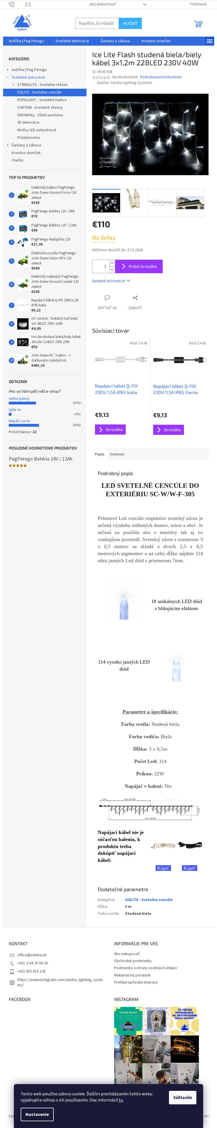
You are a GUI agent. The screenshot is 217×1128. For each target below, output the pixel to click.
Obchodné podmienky (133, 961)
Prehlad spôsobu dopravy (136, 982)
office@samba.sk (32, 955)
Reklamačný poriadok (132, 975)
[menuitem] (26, 41)
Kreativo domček (26, 153)
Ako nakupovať (103, 4)
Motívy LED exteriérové (36, 130)
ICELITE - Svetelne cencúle (39, 92)
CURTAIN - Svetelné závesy (40, 107)
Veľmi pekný (19, 399)
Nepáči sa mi (19, 421)
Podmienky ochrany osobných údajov (145, 968)
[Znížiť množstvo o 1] (112, 269)
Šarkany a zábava (26, 145)
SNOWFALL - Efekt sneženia (40, 115)
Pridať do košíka (143, 266)
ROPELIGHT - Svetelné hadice (42, 100)
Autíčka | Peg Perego (29, 70)
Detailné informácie (108, 281)
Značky (18, 160)
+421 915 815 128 (31, 971)
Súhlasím (182, 1097)
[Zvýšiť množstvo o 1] (112, 263)
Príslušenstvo (28, 138)
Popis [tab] (100, 454)
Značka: (124, 83)
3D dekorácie (28, 122)
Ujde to (15, 410)
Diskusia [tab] (117, 454)
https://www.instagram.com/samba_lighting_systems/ (60, 982)
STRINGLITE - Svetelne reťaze (42, 85)
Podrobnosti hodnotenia (160, 77)
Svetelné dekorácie (28, 77)
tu (121, 1100)
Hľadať (130, 23)
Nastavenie (37, 1114)
